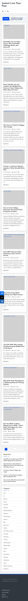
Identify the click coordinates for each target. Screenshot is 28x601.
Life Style (6, 533)
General (5, 519)
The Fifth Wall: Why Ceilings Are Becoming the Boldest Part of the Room (13, 346)
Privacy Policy (5, 592)
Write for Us (5, 596)
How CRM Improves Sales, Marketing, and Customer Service (12, 253)
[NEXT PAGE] (22, 449)
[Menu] (8, 11)
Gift (4, 522)
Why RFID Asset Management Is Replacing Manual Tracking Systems (13, 382)
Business (5, 498)
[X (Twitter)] (2, 297)
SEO (5, 551)
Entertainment (7, 516)
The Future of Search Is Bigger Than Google (12, 471)
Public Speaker (7, 542)
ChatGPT (6, 504)
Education (6, 513)
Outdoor (6, 539)
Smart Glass (6, 554)
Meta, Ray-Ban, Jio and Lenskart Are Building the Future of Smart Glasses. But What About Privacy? (13, 465)
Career (5, 501)
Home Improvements (8, 531)
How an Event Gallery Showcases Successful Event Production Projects (12, 209)
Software (6, 557)
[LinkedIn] (2, 301)
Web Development (8, 566)
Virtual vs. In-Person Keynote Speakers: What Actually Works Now (14, 168)
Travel (5, 563)
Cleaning (6, 507)
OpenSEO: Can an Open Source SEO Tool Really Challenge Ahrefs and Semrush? (14, 460)
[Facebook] (2, 293)
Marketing (6, 536)
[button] (22, 449)
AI (4, 496)
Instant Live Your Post (11, 4)
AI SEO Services (6, 590)
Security (5, 548)
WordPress (6, 568)
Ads (4, 493)
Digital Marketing (8, 510)
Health (5, 528)
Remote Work (7, 545)
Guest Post (6, 525)
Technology (6, 560)
